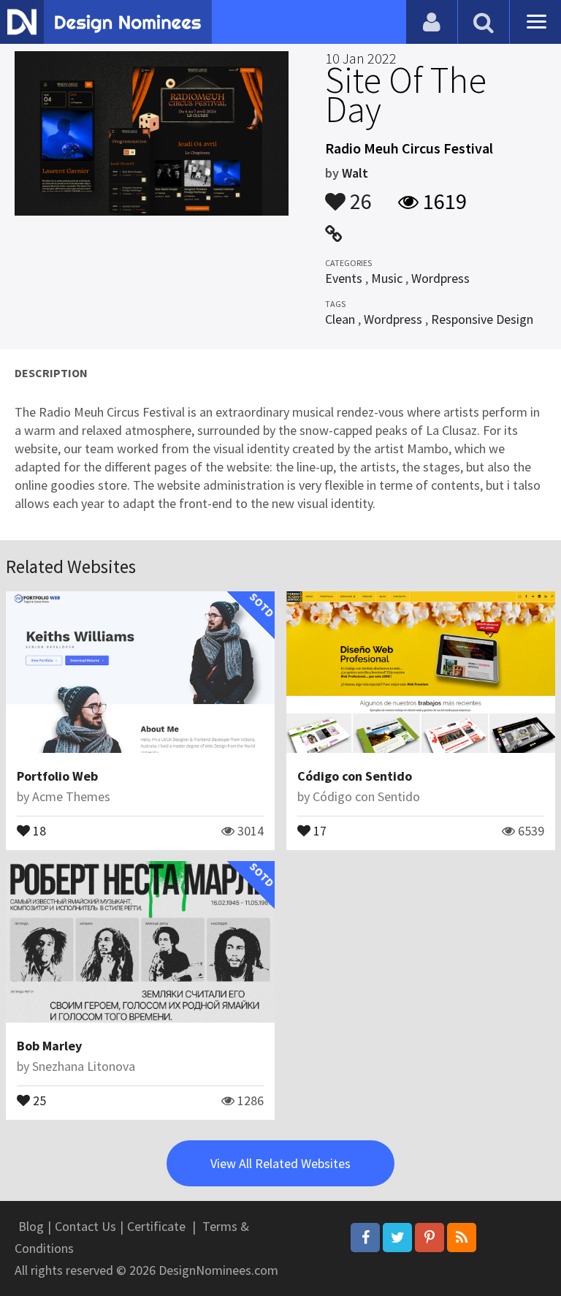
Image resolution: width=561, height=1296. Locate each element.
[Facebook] (365, 1237)
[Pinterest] (429, 1237)
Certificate (156, 1226)
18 (38, 829)
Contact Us (85, 1226)
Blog (31, 1226)
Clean (340, 319)
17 (318, 829)
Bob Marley (49, 1045)
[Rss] (461, 1237)
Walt (355, 172)
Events (343, 278)
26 (359, 194)
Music (386, 278)
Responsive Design (482, 319)
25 (38, 1099)
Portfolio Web (57, 776)
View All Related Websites (280, 1163)
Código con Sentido (354, 776)
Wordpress (440, 278)
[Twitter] (397, 1237)
